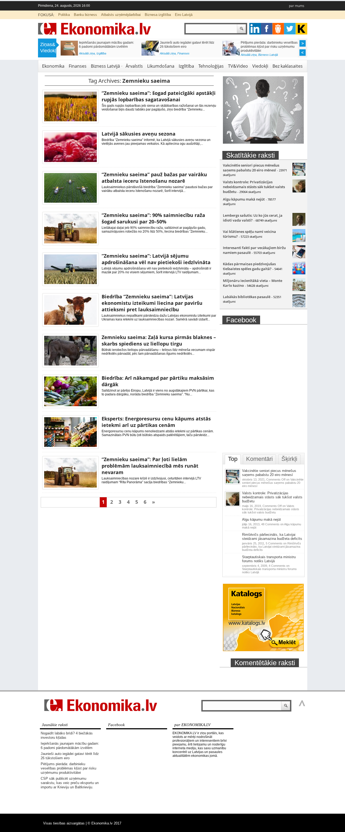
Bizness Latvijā (268, 54)
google (255, 28)
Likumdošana (160, 66)
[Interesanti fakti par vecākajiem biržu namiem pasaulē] (298, 256)
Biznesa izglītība (158, 15)
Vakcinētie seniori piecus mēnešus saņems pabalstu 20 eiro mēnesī (251, 167)
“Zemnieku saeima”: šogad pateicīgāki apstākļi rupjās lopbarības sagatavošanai (159, 96)
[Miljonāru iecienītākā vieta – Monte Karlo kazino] (298, 289)
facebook (266, 28)
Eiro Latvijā (183, 15)
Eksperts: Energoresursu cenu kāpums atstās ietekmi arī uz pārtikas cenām (156, 421)
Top (232, 458)
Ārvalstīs (134, 66)
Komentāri (259, 458)
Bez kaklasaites (287, 66)
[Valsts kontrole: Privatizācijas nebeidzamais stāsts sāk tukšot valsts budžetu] (298, 191)
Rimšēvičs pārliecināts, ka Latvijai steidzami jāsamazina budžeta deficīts (272, 537)
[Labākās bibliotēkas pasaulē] (298, 305)
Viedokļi (260, 66)
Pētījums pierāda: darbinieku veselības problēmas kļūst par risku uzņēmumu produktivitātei (269, 47)
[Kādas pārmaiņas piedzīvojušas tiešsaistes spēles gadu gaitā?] (298, 273)
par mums (296, 6)
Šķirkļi (289, 458)
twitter (290, 28)
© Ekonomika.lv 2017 (104, 823)
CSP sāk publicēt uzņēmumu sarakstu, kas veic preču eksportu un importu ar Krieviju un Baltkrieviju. (70, 782)
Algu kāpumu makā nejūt (244, 199)
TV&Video (238, 66)
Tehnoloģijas (211, 66)
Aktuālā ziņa (87, 53)
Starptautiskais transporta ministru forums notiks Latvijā (269, 559)
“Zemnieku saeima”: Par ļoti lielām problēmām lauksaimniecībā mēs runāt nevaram (150, 465)
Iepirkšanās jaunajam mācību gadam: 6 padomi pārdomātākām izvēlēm (106, 45)
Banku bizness (85, 15)
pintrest (278, 28)
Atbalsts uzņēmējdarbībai (121, 15)
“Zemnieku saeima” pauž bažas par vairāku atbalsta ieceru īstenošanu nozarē (154, 177)
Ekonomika (53, 66)
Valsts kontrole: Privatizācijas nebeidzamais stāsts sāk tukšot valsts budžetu (254, 186)
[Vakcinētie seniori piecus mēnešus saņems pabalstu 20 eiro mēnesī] (298, 174)
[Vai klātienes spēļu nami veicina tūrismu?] (298, 240)
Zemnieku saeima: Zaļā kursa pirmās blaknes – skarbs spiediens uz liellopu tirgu (159, 340)
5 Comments (271, 546)
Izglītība (101, 53)
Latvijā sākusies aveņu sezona (138, 133)
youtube (301, 28)
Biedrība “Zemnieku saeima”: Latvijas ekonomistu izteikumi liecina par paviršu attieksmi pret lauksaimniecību (152, 303)
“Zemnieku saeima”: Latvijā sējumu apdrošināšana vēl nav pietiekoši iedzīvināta (156, 259)
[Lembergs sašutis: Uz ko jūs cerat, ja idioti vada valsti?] (298, 224)
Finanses (183, 53)
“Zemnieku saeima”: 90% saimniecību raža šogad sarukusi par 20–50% (153, 218)
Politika (64, 15)
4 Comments (269, 569)
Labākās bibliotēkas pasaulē (246, 296)
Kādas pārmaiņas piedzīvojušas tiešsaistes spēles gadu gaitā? (249, 266)
